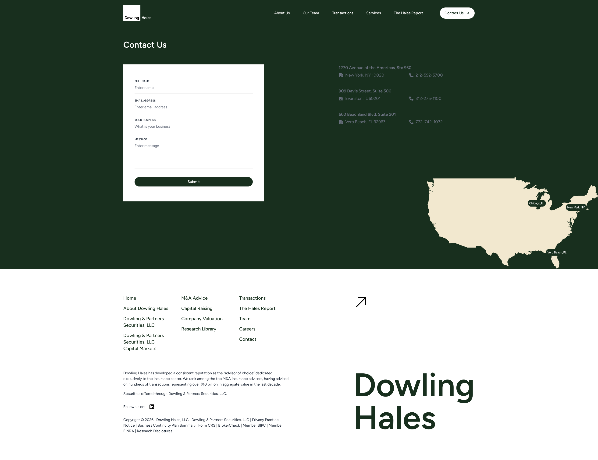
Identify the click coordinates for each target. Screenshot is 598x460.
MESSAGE (141, 139)
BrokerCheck (229, 425)
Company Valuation (202, 318)
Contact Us (454, 13)
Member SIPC (254, 425)
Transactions (342, 13)
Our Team (311, 13)
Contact (247, 339)
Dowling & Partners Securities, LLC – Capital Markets (143, 342)
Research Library (198, 329)
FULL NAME (142, 81)
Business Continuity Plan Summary (167, 425)
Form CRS (206, 425)
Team (244, 318)
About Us (282, 13)
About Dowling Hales (145, 308)
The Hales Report (408, 13)
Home (129, 298)
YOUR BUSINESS (145, 120)
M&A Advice (194, 298)
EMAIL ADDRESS (145, 100)
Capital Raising (197, 308)
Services (373, 13)
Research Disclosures (154, 431)
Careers (247, 329)
